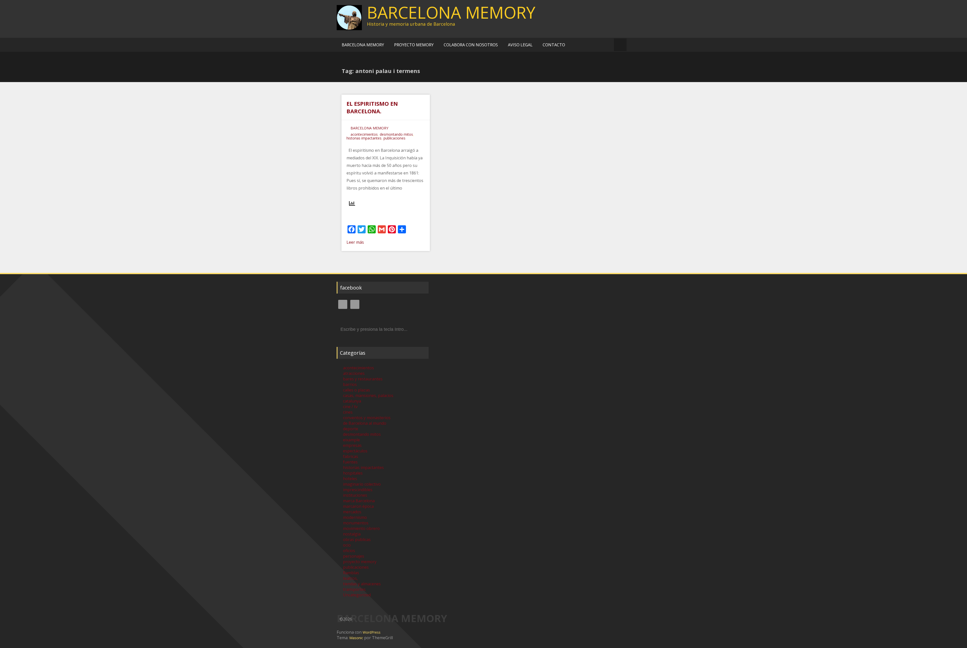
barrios (350, 384)
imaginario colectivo (362, 484)
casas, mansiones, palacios (368, 395)
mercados (352, 512)
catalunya (352, 401)
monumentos (355, 523)
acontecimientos (364, 134)
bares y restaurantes (363, 379)
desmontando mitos (396, 134)
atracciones (354, 373)
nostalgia (352, 534)
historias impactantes (364, 138)
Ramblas (351, 572)
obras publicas (357, 539)
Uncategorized (357, 595)
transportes (354, 589)
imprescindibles (357, 489)
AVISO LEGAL (520, 45)
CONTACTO (554, 45)
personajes (353, 556)
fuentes (350, 462)
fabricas (350, 456)
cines (348, 412)
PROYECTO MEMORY (414, 45)
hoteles (350, 478)
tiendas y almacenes (362, 584)
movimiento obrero (361, 528)
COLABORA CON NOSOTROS (471, 45)
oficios (349, 550)
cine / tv (350, 406)
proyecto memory (359, 561)
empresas (352, 445)
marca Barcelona (359, 500)
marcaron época (358, 506)
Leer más (355, 242)
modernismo (355, 517)
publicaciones (394, 138)
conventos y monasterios (367, 417)
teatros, (350, 578)
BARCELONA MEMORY (451, 12)
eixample (351, 440)
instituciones (355, 495)
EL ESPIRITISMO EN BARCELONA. (372, 107)
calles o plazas (356, 390)
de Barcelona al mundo (364, 423)
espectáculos (355, 451)
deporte (350, 428)
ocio (347, 545)
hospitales (353, 473)
